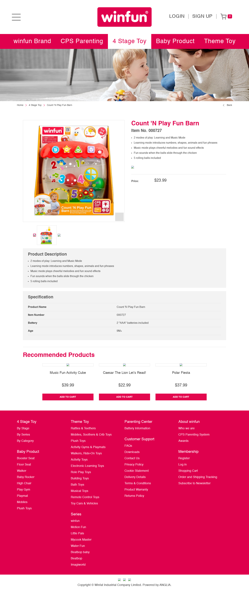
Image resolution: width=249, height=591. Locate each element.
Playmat (22, 495)
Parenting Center (138, 422)
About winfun (189, 422)
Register (184, 458)
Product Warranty (136, 489)
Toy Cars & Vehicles (84, 503)
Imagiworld (78, 564)
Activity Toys (79, 459)
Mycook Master (81, 539)
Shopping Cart (188, 470)
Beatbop (76, 558)
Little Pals (77, 533)
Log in (182, 464)
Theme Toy (220, 41)
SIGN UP (202, 16)
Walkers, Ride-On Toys (86, 453)
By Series (23, 434)
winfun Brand (32, 41)
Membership (188, 452)
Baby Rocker (25, 477)
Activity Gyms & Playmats (88, 447)
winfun (75, 520)
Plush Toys (24, 508)
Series (76, 514)
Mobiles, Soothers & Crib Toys (91, 434)
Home (20, 105)
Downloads (132, 452)
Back (229, 105)
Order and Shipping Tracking (197, 477)
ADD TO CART (68, 397)
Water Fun (78, 546)
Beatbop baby (80, 552)
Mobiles (22, 502)
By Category (25, 440)
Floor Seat (24, 464)
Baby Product (175, 41)
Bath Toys (77, 484)
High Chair (24, 483)
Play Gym (23, 489)
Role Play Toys (81, 472)
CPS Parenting (82, 41)
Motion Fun (78, 527)
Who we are (186, 428)
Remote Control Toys (85, 497)
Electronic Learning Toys (87, 466)
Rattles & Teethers (83, 428)
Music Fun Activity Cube (68, 373)
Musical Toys (79, 491)
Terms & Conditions (137, 483)
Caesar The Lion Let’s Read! (124, 373)
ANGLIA (165, 585)
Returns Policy (134, 495)
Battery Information (137, 428)
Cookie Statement (136, 470)
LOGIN (177, 16)
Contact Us (132, 458)
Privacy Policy (133, 464)
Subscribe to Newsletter (194, 483)
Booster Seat (26, 458)
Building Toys (80, 478)
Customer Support (139, 439)
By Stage (23, 428)
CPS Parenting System (194, 434)
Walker (21, 470)
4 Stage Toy (130, 41)
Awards (183, 440)
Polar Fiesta (181, 373)
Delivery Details (135, 477)
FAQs (128, 445)
